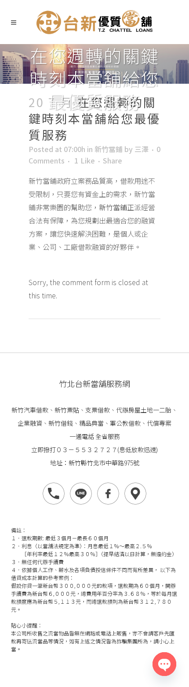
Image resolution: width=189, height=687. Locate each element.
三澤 (141, 149)
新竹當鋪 (108, 149)
